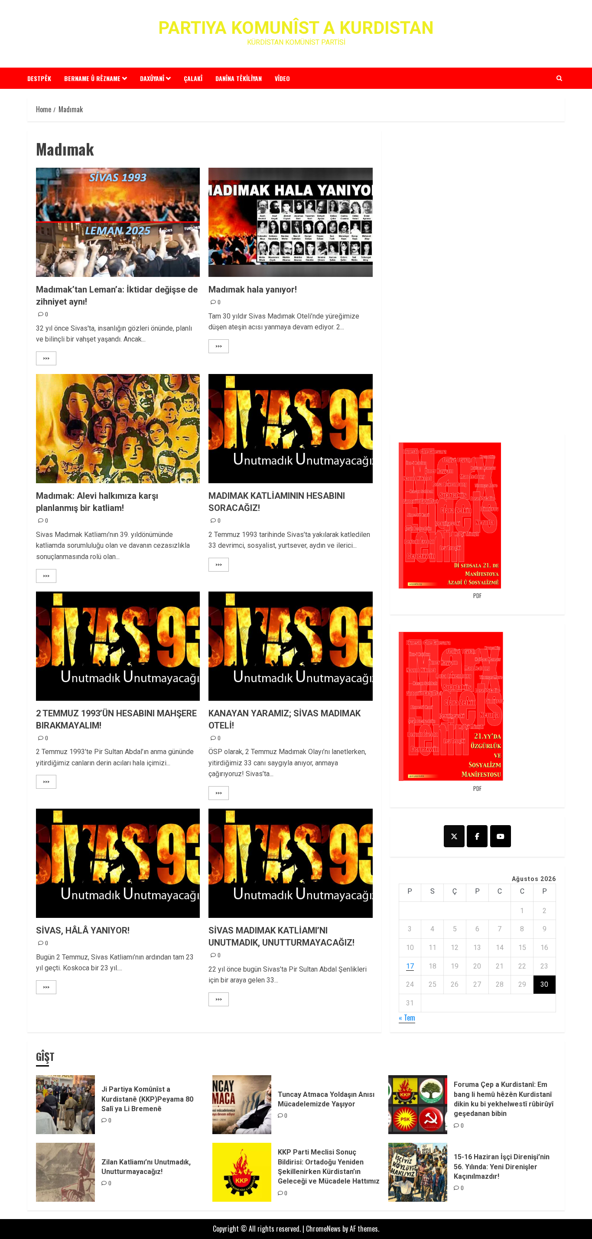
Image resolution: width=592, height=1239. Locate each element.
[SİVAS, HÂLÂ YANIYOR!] (118, 863)
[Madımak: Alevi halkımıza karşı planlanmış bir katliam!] (118, 428)
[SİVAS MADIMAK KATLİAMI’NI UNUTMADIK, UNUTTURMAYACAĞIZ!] (290, 863)
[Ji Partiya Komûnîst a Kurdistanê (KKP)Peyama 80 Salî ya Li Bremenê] (65, 1104)
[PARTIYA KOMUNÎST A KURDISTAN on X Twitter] (454, 836)
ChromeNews (323, 1228)
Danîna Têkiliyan (238, 78)
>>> (46, 358)
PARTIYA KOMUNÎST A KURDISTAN (296, 28)
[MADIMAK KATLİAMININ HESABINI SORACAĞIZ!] (290, 428)
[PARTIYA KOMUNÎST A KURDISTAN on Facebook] (477, 836)
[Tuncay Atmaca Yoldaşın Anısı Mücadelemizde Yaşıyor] (241, 1104)
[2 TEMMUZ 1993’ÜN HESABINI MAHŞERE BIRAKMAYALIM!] (118, 646)
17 (410, 966)
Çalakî (193, 78)
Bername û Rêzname (92, 78)
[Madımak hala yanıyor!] (290, 222)
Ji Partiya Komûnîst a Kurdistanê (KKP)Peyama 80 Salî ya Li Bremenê (147, 1099)
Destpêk (39, 78)
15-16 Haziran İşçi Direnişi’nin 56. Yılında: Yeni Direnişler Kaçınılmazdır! (502, 1166)
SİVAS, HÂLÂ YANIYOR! (83, 930)
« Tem (407, 1017)
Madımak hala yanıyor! (252, 289)
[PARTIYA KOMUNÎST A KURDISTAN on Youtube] (500, 836)
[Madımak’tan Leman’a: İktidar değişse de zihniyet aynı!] (118, 222)
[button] (559, 78)
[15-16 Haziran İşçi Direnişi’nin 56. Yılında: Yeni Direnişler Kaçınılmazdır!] (417, 1172)
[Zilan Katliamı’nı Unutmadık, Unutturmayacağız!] (65, 1172)
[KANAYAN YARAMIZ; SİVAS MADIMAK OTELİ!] (290, 646)
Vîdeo (282, 78)
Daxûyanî (152, 78)
